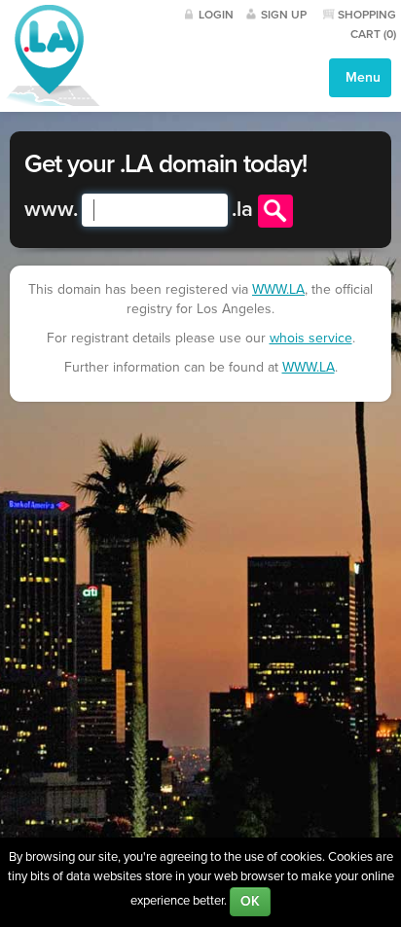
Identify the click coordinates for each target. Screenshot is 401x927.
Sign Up (284, 14)
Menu (361, 77)
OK (250, 901)
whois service (311, 338)
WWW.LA (278, 289)
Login (216, 14)
